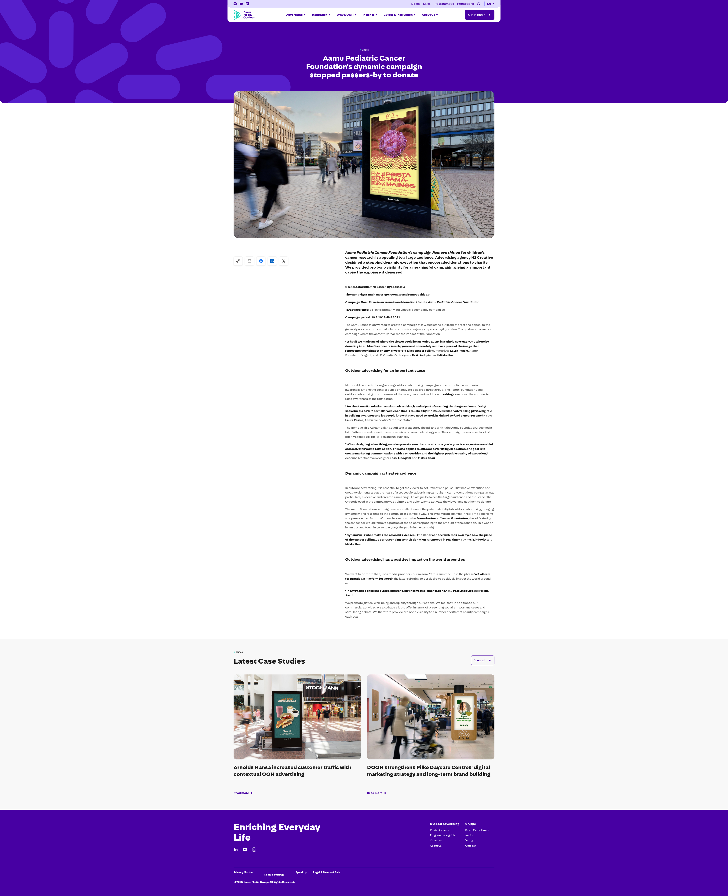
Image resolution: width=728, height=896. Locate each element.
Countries (436, 840)
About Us (436, 845)
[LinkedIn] (236, 849)
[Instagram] (235, 3)
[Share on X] (283, 261)
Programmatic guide (442, 835)
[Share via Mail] (249, 261)
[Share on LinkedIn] (272, 261)
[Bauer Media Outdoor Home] (244, 15)
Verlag (469, 840)
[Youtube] (245, 849)
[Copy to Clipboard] (238, 261)
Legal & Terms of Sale (326, 872)
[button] (479, 4)
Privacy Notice (243, 872)
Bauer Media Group (477, 830)
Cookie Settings (274, 874)
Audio (469, 835)
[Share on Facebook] (260, 261)
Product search (439, 830)
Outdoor (470, 845)
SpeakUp (301, 872)
